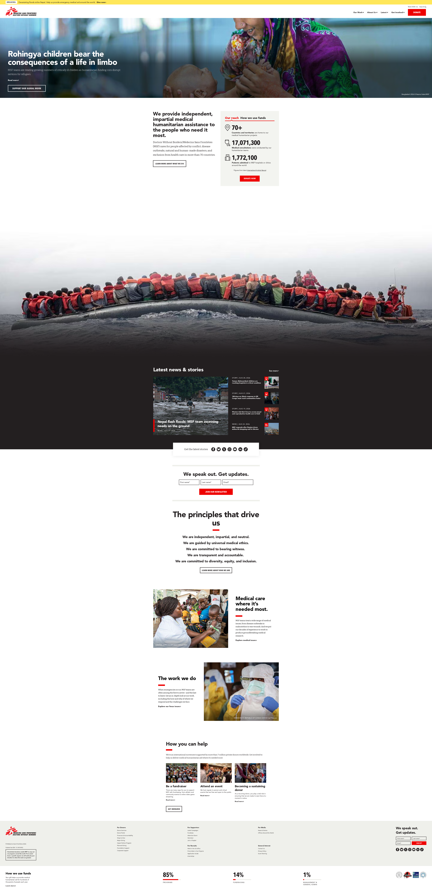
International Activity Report (256, 170)
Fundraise (191, 833)
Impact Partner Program (124, 843)
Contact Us (261, 848)
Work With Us (413, 7)
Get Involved (397, 12)
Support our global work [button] (26, 88)
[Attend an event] (216, 780)
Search (421, 7)
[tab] (232, 118)
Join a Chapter (192, 840)
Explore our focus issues (169, 706)
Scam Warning (262, 853)
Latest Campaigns (193, 830)
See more (273, 371)
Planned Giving (121, 845)
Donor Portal (121, 833)
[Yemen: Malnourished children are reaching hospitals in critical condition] (255, 383)
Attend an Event (192, 835)
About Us (371, 12)
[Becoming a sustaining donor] (250, 783)
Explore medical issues (246, 640)
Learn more (10, 886)
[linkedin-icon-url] (240, 449)
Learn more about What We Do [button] (169, 163)
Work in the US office (194, 848)
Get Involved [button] (174, 809)
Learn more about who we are (216, 570)
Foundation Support (123, 848)
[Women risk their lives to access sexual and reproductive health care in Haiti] (255, 413)
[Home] (58, 11)
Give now (101, 2)
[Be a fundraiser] (181, 782)
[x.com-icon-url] (224, 449)
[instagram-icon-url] (229, 449)
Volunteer (190, 838)
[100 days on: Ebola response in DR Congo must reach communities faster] (255, 398)
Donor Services (121, 830)
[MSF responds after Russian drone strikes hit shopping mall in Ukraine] (255, 429)
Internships (191, 856)
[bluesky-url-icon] (219, 449)
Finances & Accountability (125, 835)
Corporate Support (122, 850)
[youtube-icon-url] (235, 449)
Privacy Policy (262, 851)
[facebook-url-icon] (213, 449)
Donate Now (250, 178)
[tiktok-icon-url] (246, 449)
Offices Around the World (266, 833)
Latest (383, 12)
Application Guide (193, 853)
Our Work (357, 12)
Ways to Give (121, 838)
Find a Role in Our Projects (196, 851)
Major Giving (121, 840)
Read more (13, 80)
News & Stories (262, 830)
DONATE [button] (417, 12)
